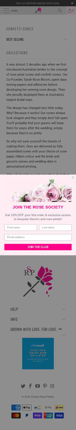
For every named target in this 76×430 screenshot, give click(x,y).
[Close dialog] (73, 177)
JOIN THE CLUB (37, 247)
